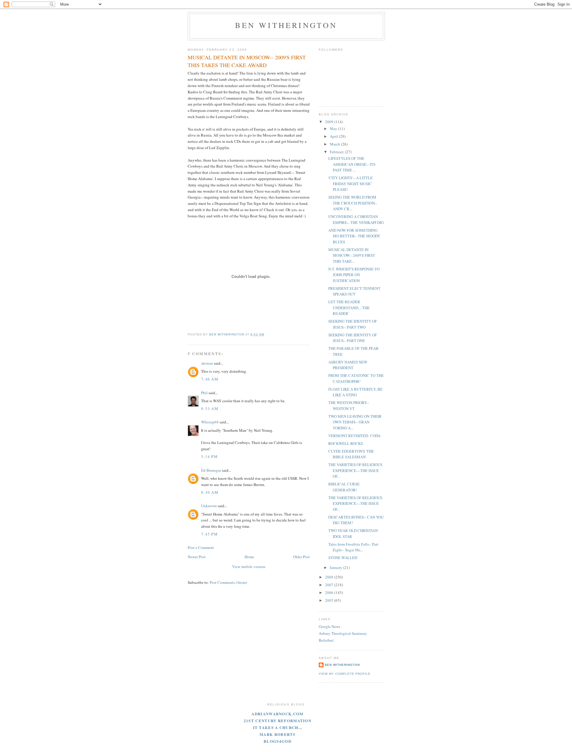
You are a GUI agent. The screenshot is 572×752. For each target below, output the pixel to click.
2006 (329, 592)
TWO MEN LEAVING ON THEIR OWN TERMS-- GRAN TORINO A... (355, 422)
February (337, 151)
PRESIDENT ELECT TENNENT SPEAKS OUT (354, 291)
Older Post (301, 556)
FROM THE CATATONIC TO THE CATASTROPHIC (356, 378)
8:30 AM (209, 492)
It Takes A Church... (277, 727)
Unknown (209, 505)
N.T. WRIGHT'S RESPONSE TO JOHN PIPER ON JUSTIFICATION (354, 274)
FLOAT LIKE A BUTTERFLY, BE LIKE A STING (355, 392)
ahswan (207, 363)
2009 (329, 121)
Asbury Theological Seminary (343, 633)
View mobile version (248, 566)
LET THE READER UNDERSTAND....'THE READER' (349, 307)
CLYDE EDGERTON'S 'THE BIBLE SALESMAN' (351, 454)
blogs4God (277, 741)
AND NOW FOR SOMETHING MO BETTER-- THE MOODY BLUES (354, 236)
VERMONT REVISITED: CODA (354, 435)
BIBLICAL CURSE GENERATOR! (344, 487)
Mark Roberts (277, 734)
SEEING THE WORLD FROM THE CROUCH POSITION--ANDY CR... (352, 202)
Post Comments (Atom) (228, 582)
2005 (329, 600)
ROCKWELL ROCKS (345, 443)
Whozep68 (210, 422)
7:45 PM (209, 534)
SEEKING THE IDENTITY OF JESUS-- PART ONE (352, 337)
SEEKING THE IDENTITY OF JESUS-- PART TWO (352, 324)
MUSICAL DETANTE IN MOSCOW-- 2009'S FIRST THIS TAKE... (351, 255)
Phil (204, 392)
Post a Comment (201, 547)
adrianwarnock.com (277, 714)
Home (249, 556)
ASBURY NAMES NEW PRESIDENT (347, 365)
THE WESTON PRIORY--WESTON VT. (348, 405)
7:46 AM (209, 379)
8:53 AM (209, 408)
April (334, 136)
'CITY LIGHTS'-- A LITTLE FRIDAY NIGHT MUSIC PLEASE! (350, 183)
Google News (329, 626)
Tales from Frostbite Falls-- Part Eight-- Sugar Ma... (353, 547)
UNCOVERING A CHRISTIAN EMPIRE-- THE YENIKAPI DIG (356, 219)
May (334, 128)
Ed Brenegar (211, 470)
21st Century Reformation (277, 720)
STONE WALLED (342, 557)
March (335, 144)
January (336, 567)
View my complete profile (345, 673)
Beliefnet (326, 640)
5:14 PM (209, 456)
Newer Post (197, 556)
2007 (329, 584)
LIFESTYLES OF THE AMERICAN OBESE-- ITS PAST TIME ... (351, 164)
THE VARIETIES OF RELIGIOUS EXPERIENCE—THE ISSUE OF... (355, 470)
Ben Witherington (286, 25)
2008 (329, 577)
